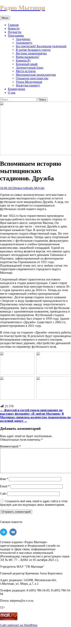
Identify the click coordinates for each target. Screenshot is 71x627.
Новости (14, 28)
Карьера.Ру (23, 60)
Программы (16, 35)
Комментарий (10, 446)
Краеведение (16, 89)
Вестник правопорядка (31, 53)
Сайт (3, 493)
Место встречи (26, 71)
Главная (13, 25)
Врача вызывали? (27, 57)
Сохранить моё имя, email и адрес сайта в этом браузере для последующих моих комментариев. (33, 502)
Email (5, 486)
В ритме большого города (33, 49)
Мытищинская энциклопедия (36, 74)
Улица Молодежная (29, 81)
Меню (5, 17)
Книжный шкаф (26, 64)
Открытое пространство (32, 78)
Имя (4, 479)
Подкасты (14, 32)
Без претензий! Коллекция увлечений (41, 46)
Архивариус (24, 42)
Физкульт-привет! (28, 85)
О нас (12, 92)
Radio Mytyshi (35, 188)
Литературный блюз (29, 67)
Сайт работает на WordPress (18, 625)
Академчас (23, 39)
